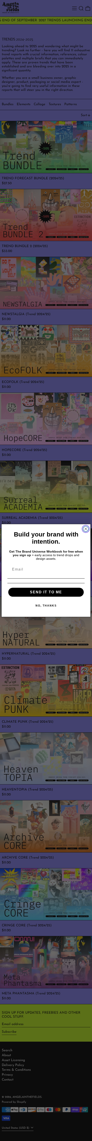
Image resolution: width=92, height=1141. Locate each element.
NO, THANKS (46, 605)
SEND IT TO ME (46, 592)
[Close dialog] (85, 529)
